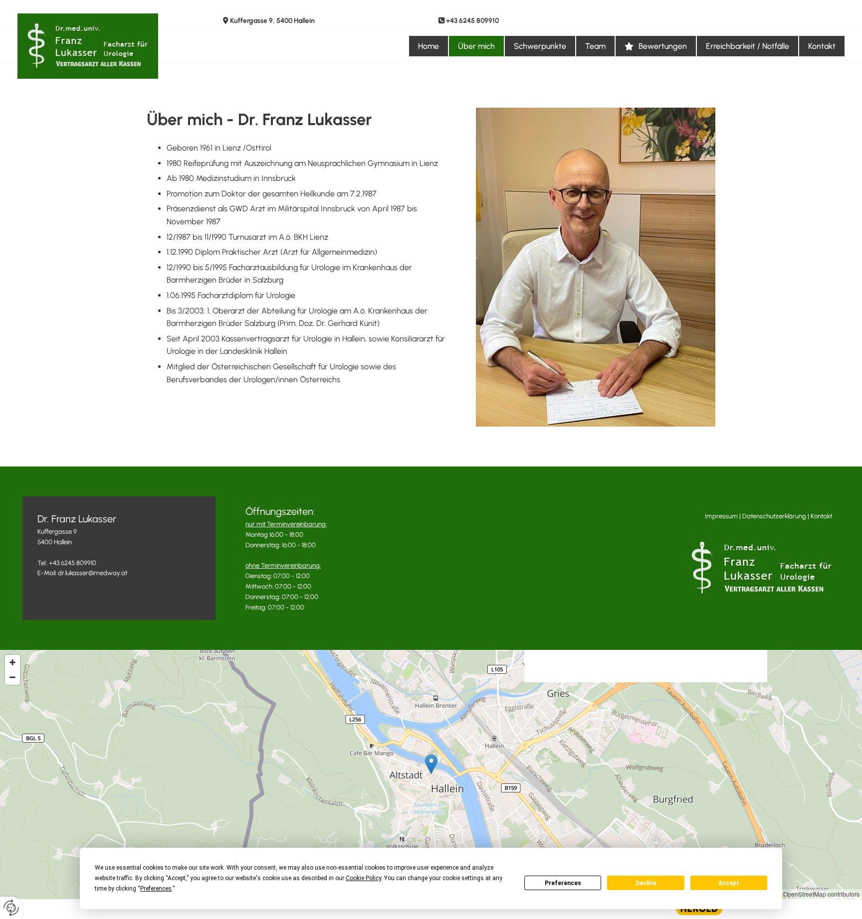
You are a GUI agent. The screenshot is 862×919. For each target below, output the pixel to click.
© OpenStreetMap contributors (818, 894)
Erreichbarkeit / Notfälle (747, 46)
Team (595, 46)
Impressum (721, 516)
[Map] (431, 774)
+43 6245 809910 (472, 20)
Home (428, 46)
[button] (431, 764)
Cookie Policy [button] (363, 878)
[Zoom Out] (12, 677)
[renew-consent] (11, 908)
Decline (646, 883)
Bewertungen (663, 46)
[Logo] (112, 46)
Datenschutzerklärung (774, 516)
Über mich (476, 46)
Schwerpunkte (540, 46)
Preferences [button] (156, 888)
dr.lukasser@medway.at (92, 573)
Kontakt (822, 46)
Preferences (563, 883)
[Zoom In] (12, 662)
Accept (728, 883)
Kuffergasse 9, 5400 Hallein (272, 20)
